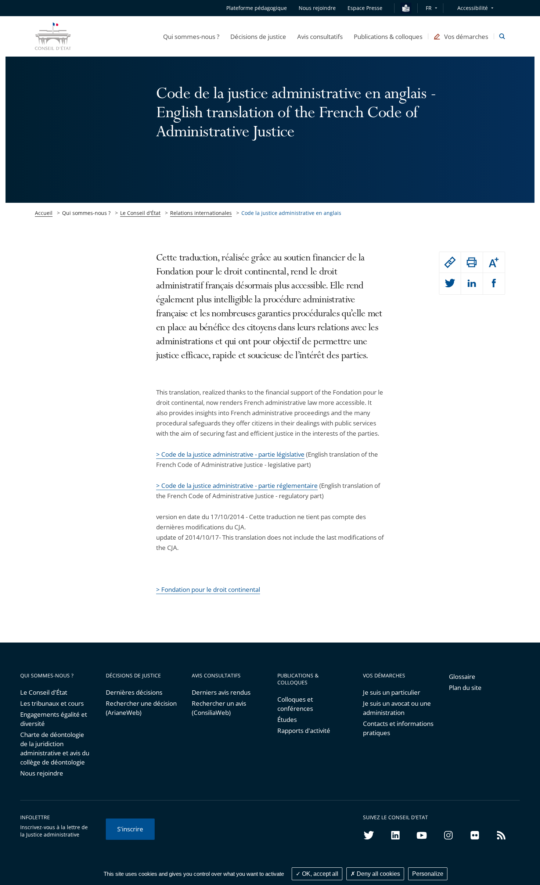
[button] (191, 36)
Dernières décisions (134, 692)
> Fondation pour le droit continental (208, 589)
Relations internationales (201, 212)
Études (287, 719)
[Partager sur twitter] (450, 283)
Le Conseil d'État (140, 212)
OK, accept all (319, 874)
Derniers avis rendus (221, 692)
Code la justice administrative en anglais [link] (291, 212)
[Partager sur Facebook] (494, 283)
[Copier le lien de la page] (450, 262)
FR (429, 7)
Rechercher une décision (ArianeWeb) (141, 708)
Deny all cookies (377, 874)
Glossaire (462, 676)
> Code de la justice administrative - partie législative (230, 454)
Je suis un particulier (391, 692)
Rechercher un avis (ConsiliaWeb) (219, 708)
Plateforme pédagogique (256, 7)
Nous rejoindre (41, 773)
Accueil (44, 212)
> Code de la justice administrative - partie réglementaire (237, 485)
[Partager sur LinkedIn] (471, 283)
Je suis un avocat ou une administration (397, 708)
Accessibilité (472, 7)
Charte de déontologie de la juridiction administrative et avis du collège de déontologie (54, 748)
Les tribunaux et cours (52, 703)
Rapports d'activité (303, 730)
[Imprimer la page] (471, 262)
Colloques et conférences (295, 704)
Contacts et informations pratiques (398, 728)
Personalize (427, 874)
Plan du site (465, 687)
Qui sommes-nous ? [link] (86, 212)
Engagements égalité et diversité (53, 719)
